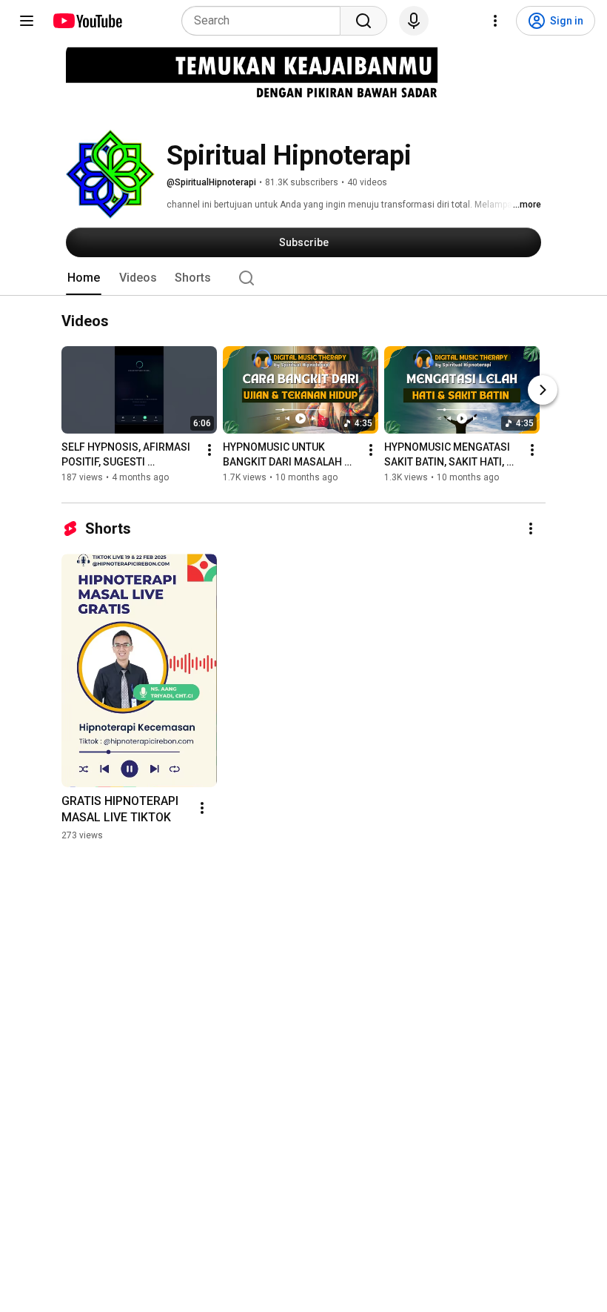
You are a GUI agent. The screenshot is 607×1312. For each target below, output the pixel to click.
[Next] (542, 390)
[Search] (363, 21)
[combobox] (265, 21)
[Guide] (27, 21)
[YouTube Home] (87, 21)
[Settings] (495, 21)
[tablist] (303, 278)
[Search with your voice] (414, 21)
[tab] (83, 278)
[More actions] (209, 451)
